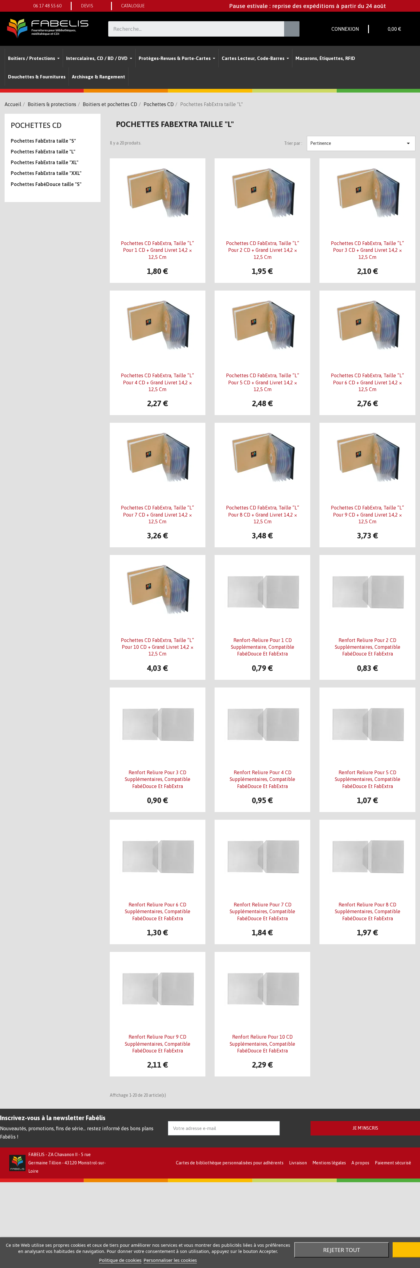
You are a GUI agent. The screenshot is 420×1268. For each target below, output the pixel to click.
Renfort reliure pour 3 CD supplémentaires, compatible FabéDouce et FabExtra (157, 779)
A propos (360, 1162)
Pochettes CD (36, 125)
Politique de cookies (120, 1260)
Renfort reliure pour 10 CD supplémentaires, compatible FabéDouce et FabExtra (262, 1043)
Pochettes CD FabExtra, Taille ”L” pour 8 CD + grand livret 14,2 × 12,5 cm (262, 514)
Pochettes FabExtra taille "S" (43, 141)
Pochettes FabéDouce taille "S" (46, 184)
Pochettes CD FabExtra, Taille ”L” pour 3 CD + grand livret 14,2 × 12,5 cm (367, 250)
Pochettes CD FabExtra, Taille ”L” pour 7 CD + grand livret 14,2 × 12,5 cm (157, 514)
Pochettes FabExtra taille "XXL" (46, 173)
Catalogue (133, 5)
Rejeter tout (341, 1250)
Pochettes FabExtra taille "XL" (44, 162)
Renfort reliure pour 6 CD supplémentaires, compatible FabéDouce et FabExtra (157, 911)
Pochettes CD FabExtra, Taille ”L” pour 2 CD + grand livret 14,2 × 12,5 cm (262, 250)
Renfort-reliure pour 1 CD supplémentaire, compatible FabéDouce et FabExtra (262, 647)
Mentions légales (329, 1162)
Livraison (298, 1162)
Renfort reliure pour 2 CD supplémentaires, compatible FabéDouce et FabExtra (367, 647)
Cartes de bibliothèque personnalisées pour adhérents (229, 1162)
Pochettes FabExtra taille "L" (43, 151)
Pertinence (361, 143)
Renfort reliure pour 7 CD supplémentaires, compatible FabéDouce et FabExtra (262, 911)
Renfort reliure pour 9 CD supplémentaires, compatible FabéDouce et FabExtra (157, 1043)
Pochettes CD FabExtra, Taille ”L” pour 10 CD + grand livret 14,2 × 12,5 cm (157, 647)
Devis (87, 5)
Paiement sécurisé (393, 1162)
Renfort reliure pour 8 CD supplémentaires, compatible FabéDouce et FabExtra (367, 911)
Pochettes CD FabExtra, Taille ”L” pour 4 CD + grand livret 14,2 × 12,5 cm (157, 382)
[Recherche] (291, 29)
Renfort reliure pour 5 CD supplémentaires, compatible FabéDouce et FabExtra (367, 779)
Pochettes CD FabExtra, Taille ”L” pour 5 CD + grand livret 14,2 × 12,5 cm (262, 382)
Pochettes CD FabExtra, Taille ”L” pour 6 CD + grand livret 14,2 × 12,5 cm (367, 382)
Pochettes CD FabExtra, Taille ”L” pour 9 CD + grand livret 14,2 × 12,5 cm (367, 514)
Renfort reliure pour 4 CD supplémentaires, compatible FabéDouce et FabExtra (262, 779)
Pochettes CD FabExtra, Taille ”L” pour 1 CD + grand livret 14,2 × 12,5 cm (157, 250)
